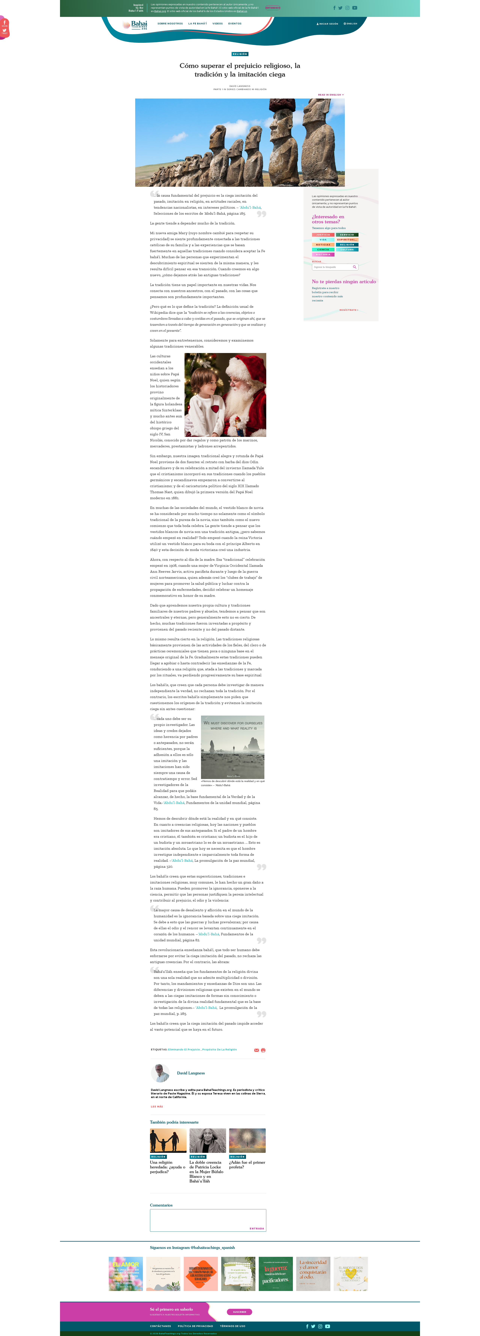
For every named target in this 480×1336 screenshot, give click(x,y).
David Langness (191, 1073)
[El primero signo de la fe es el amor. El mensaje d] (277, 1274)
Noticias (323, 244)
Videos (217, 24)
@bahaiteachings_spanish (213, 1247)
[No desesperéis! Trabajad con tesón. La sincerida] (315, 1274)
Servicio (347, 234)
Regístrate (348, 310)
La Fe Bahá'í (197, 24)
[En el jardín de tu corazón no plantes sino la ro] (240, 1274)
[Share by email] (257, 1050)
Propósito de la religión (219, 1049)
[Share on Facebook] (4, 22)
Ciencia (323, 249)
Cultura (347, 249)
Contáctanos (160, 1326)
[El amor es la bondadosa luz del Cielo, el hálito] (126, 1274)
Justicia (323, 234)
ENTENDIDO (273, 8)
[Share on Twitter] (4, 30)
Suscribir (239, 1312)
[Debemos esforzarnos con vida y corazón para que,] (201, 1274)
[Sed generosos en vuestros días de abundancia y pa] (163, 1274)
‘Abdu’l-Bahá (250, 207)
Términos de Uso (232, 1326)
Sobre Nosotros (170, 24)
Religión (240, 54)
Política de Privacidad (195, 1326)
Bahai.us (242, 11)
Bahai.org (160, 11)
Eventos (235, 24)
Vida (323, 239)
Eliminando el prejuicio (184, 1049)
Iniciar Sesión (328, 24)
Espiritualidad (347, 239)
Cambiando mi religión (251, 89)
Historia (323, 254)
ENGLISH (351, 23)
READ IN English (329, 94)
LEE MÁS (157, 1107)
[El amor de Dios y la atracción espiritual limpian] (352, 1274)
